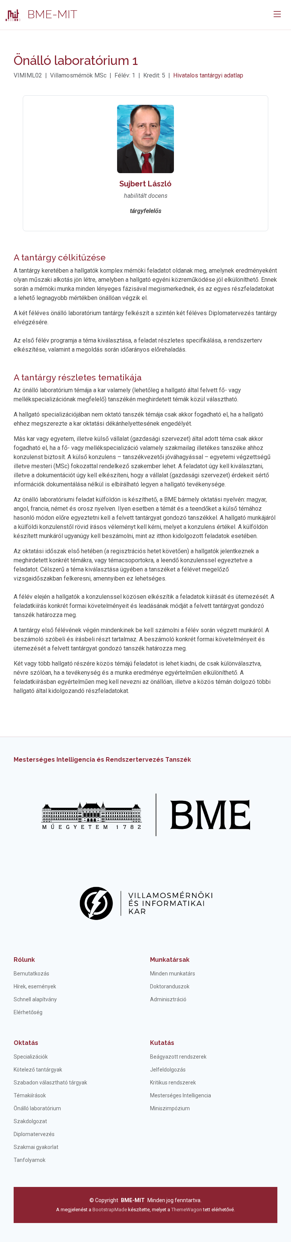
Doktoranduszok (169, 986)
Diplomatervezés (34, 1134)
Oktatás (26, 1042)
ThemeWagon (187, 1209)
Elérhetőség (28, 1012)
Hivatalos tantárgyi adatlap (208, 75)
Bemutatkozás (31, 973)
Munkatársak (169, 959)
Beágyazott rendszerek (178, 1056)
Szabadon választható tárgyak (50, 1082)
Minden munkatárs (172, 973)
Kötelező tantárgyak (38, 1069)
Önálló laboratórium (37, 1108)
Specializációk (31, 1056)
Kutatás (162, 1042)
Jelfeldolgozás (168, 1069)
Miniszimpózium (170, 1108)
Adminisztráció (168, 999)
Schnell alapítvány (35, 999)
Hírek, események (35, 986)
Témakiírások (30, 1095)
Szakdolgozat (30, 1121)
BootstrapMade (109, 1209)
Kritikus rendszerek (173, 1082)
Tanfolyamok (29, 1160)
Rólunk (24, 959)
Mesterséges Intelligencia (180, 1095)
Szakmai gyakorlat (36, 1147)
